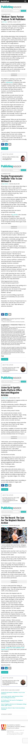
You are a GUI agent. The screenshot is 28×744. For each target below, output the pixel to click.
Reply (2, 356)
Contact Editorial (10, 726)
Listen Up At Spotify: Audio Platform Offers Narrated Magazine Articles (12, 697)
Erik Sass (4, 22)
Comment (4, 148)
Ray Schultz (5, 184)
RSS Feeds (17, 726)
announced (9, 82)
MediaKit (17, 725)
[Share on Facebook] (2, 144)
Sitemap (22, 726)
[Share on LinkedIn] (6, 144)
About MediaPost (10, 725)
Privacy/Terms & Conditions (13, 728)
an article (14, 214)
